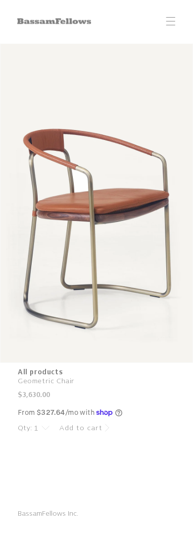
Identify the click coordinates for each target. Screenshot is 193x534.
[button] (171, 21)
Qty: (25, 428)
